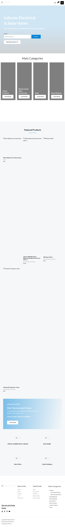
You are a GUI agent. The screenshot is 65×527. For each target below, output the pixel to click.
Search (6, 33)
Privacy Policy (36, 498)
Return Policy (36, 496)
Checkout (35, 493)
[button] (12, 42)
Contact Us (20, 498)
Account (20, 493)
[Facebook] (4, 511)
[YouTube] (9, 511)
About (19, 491)
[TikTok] (2, 511)
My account (36, 491)
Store (34, 489)
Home (19, 489)
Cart (19, 496)
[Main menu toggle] (62, 2)
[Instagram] (7, 511)
